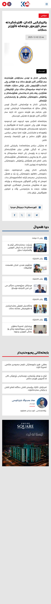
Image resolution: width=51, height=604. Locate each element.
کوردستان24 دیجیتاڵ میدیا (23, 207)
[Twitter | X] (22, 215)
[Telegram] (36, 215)
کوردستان (41, 71)
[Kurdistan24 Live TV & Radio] (4, 4)
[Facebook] (14, 215)
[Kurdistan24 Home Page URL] (25, 4)
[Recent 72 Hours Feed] (9, 4)
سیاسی (44, 15)
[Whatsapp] (29, 215)
